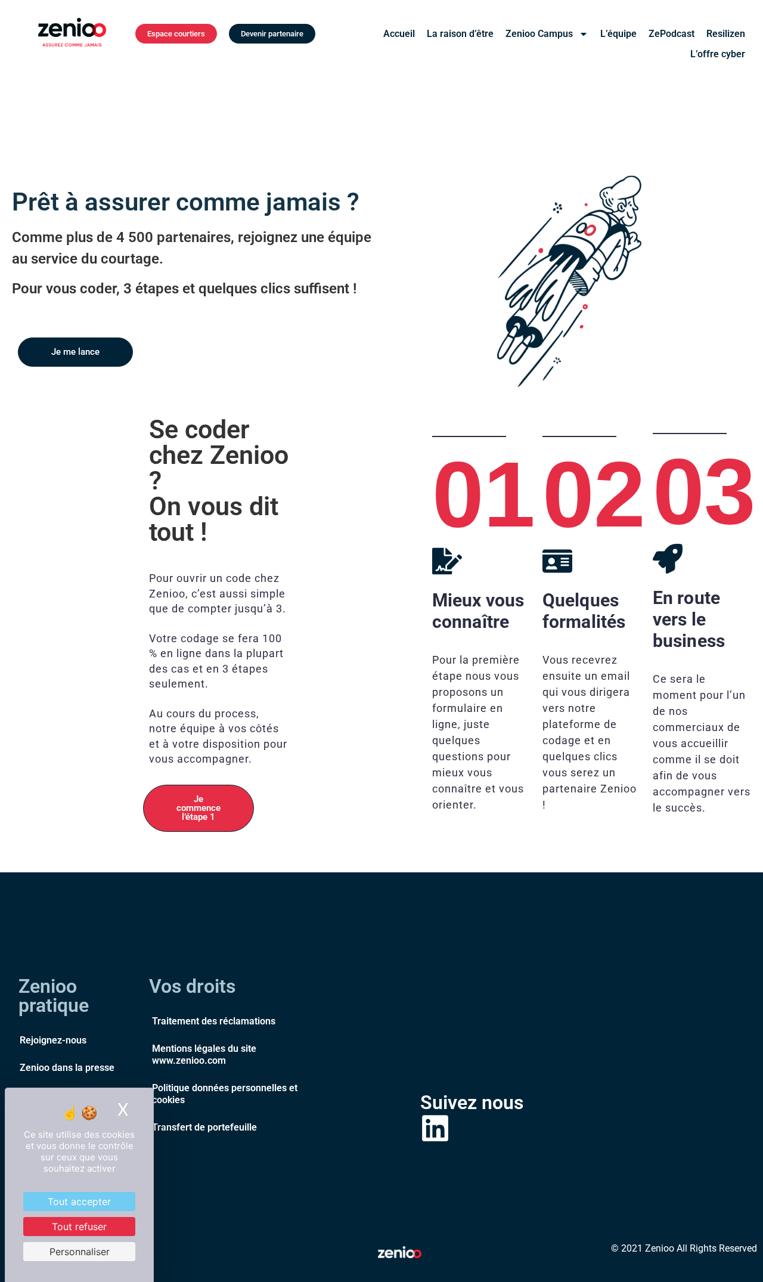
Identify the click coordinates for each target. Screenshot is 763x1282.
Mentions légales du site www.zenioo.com (204, 1054)
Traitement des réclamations (213, 1021)
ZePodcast (671, 33)
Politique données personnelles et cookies (224, 1094)
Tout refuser (79, 1227)
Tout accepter (79, 1201)
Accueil (399, 33)
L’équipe (618, 33)
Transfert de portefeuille (204, 1127)
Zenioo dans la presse (67, 1067)
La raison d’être (460, 33)
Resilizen (725, 33)
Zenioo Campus (539, 33)
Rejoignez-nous (53, 1040)
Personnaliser (79, 1252)
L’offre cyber (717, 54)
